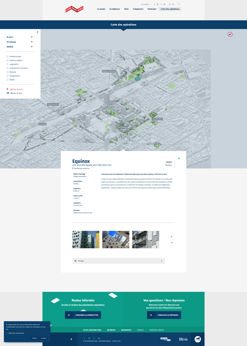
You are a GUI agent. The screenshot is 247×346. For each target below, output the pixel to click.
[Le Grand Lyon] (165, 339)
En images (111, 330)
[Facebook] (154, 4)
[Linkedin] (157, 4)
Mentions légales (105, 341)
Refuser (34, 338)
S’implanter (138, 9)
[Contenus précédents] (172, 237)
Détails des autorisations (16, 333)
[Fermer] (179, 158)
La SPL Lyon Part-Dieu (92, 330)
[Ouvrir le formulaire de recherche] (178, 4)
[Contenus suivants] (172, 242)
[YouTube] (164, 4)
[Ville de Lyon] (183, 339)
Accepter (43, 338)
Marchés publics (157, 330)
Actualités (145, 4)
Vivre (126, 9)
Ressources (126, 330)
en (170, 4)
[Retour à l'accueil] (74, 9)
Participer (152, 9)
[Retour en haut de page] (162, 261)
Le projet (101, 9)
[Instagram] (161, 4)
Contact (140, 330)
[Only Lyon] (198, 339)
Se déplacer (115, 9)
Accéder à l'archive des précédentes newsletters (82, 305)
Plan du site (116, 341)
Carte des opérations (170, 9)
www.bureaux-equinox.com (82, 213)
